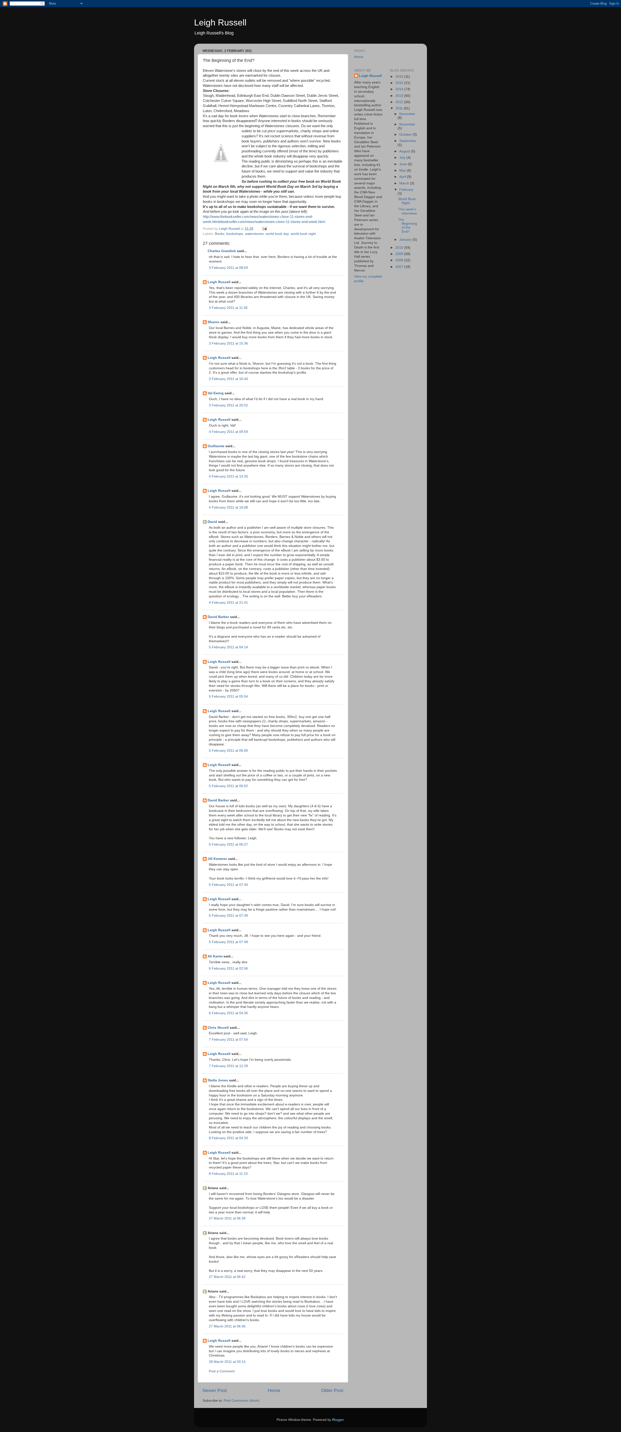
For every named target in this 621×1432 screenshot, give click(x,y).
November (407, 124)
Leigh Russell (220, 22)
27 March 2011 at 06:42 (227, 1277)
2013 (399, 96)
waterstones (254, 234)
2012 (399, 102)
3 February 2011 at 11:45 (228, 308)
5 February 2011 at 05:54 (228, 696)
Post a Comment (222, 1371)
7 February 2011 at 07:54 (228, 1039)
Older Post (332, 1390)
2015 (399, 83)
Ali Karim (215, 956)
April (403, 177)
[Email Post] (264, 228)
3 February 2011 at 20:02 (228, 405)
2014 (399, 89)
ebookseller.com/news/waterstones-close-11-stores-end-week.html (272, 222)
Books (219, 234)
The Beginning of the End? (407, 225)
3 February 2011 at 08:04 (228, 268)
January (406, 239)
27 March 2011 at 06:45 (227, 1326)
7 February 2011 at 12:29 (228, 1066)
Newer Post (215, 1390)
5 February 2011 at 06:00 (228, 750)
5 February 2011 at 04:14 (228, 647)
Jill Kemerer (217, 859)
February (406, 189)
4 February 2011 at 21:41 (228, 602)
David (212, 522)
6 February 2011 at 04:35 (228, 1013)
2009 (399, 254)
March (404, 183)
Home (274, 1390)
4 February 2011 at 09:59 (228, 432)
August (405, 151)
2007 (399, 267)
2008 (399, 260)
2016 (399, 76)
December (407, 114)
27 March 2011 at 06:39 (227, 1218)
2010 (399, 247)
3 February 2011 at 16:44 (228, 379)
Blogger (338, 1420)
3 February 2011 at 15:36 (228, 343)
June (403, 164)
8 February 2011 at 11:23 (228, 1174)
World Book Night (407, 201)
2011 (399, 108)
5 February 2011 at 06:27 (228, 844)
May (403, 170)
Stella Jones (218, 1080)
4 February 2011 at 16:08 (228, 507)
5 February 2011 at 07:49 (228, 915)
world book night (303, 234)
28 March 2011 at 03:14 (227, 1362)
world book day (277, 234)
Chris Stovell (218, 1027)
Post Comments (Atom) (242, 1400)
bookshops (234, 234)
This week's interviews (407, 211)
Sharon (214, 322)
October (406, 134)
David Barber (218, 617)
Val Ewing (216, 393)
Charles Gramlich (222, 251)
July (402, 157)
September (407, 141)
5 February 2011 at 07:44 (228, 885)
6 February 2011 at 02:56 (228, 968)
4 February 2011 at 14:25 (228, 476)
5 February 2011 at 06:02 (228, 786)
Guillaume (216, 446)
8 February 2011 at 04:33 (228, 1138)
